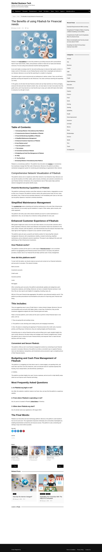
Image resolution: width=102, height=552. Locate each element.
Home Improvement (72, 117)
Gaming (69, 104)
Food (68, 97)
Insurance (69, 120)
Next (60, 466)
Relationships (70, 133)
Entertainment (32, 11)
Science (48, 493)
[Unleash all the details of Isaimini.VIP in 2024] (37, 450)
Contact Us (88, 549)
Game (68, 100)
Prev (15, 466)
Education (25, 11)
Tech (56, 11)
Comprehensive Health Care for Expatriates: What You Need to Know (78, 35)
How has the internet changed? (22, 496)
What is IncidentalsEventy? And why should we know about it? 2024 (77, 40)
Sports (62, 11)
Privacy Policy (80, 549)
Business (17, 11)
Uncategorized (70, 149)
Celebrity (69, 75)
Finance (69, 94)
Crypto (68, 78)
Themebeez (23, 549)
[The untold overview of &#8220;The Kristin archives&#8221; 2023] (19, 450)
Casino (68, 68)
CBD (68, 71)
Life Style (46, 11)
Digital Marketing (71, 81)
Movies (68, 127)
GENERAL (69, 110)
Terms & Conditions (71, 549)
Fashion (69, 91)
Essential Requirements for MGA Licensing (77, 26)
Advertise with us (70, 11)
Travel (68, 146)
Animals (69, 58)
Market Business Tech (21, 3)
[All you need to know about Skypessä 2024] (55, 450)
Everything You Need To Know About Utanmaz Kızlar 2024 (76, 45)
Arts (68, 61)
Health (40, 11)
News (52, 11)
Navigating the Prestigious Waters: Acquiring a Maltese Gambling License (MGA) (78, 30)
